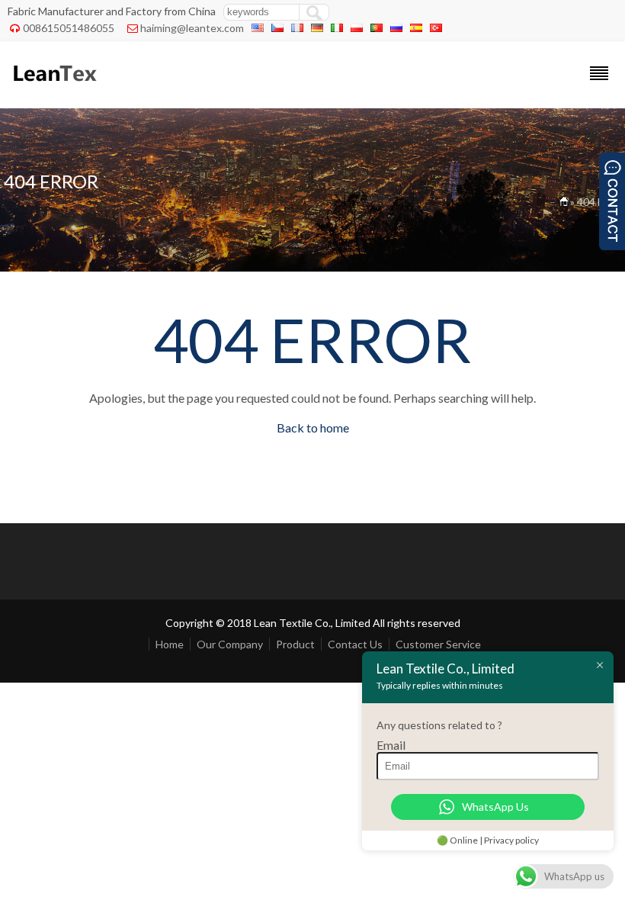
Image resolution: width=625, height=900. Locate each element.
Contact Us (355, 644)
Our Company (230, 644)
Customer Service (438, 644)
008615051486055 (68, 27)
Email (391, 745)
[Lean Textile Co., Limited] (54, 88)
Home (169, 644)
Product (295, 644)
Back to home (313, 427)
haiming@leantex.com (192, 27)
